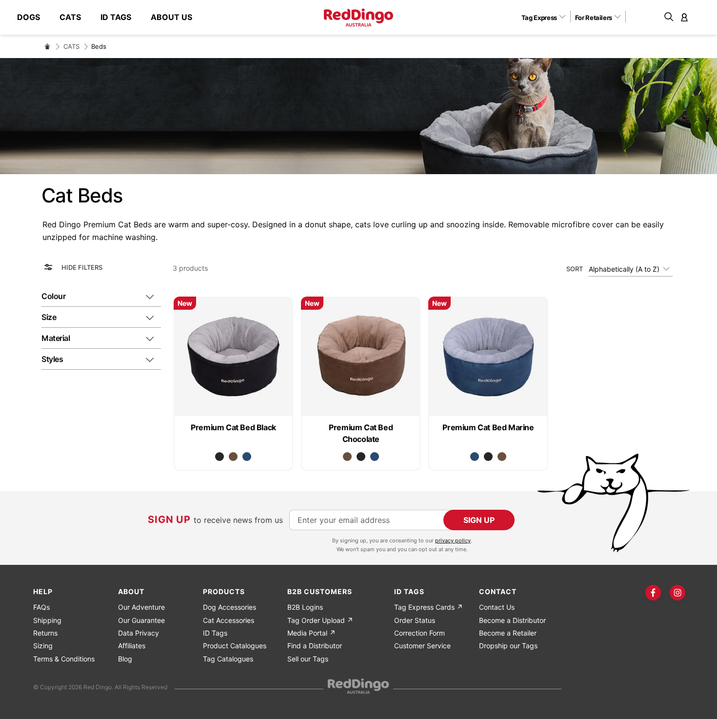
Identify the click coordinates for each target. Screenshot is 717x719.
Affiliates (131, 645)
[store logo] (358, 17)
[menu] (109, 17)
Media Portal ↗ (311, 633)
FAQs (41, 607)
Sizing (43, 645)
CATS (71, 46)
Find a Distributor (314, 645)
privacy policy (453, 540)
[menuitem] (33, 17)
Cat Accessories (228, 620)
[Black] (219, 456)
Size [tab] (48, 317)
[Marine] (246, 456)
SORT (574, 269)
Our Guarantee (141, 620)
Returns (45, 633)
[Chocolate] (233, 456)
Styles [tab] (52, 359)
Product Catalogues (234, 645)
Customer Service (422, 645)
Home (47, 46)
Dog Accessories (229, 607)
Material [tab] (55, 338)
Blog (125, 659)
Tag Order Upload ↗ (320, 620)
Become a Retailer (508, 633)
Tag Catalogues (228, 659)
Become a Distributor (512, 620)
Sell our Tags (307, 659)
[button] (547, 17)
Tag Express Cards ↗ (428, 607)
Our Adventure (141, 607)
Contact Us (497, 607)
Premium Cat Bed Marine (488, 427)
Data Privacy (138, 633)
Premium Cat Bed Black (233, 427)
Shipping (47, 620)
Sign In (684, 17)
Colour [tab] (53, 296)
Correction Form (419, 633)
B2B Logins (305, 607)
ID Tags (215, 633)
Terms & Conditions (64, 659)
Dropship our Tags (508, 645)
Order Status (414, 620)
